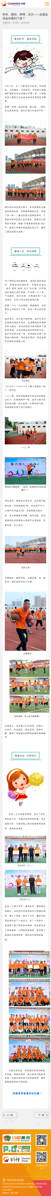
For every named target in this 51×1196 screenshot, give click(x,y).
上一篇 (10, 1115)
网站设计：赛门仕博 (10, 1193)
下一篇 (41, 1115)
